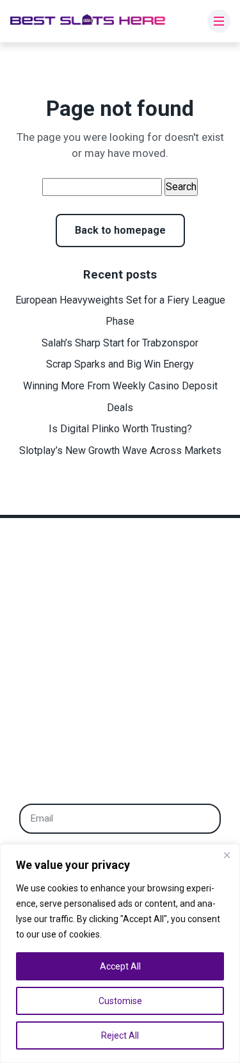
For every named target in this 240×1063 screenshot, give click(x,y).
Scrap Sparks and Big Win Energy (120, 364)
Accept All (120, 966)
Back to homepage (120, 230)
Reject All (120, 1035)
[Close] (226, 855)
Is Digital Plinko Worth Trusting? (120, 429)
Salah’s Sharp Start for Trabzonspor (120, 343)
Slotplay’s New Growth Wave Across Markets (120, 450)
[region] (120, 953)
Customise (120, 1001)
